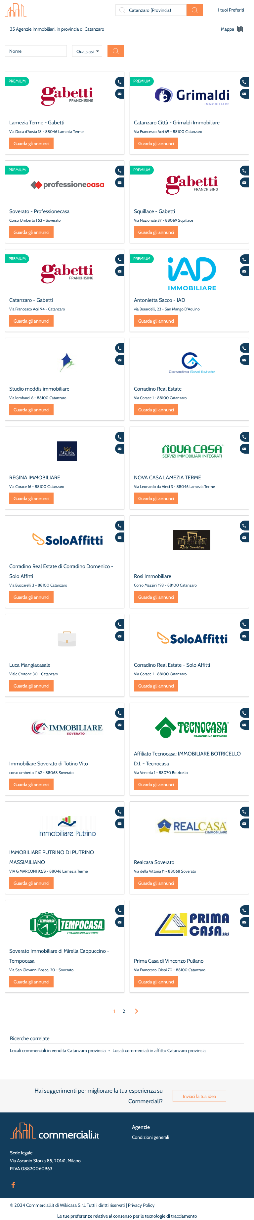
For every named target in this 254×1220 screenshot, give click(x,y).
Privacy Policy (141, 1205)
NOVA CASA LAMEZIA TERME (167, 477)
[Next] (137, 1011)
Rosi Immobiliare (152, 576)
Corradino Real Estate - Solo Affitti (172, 665)
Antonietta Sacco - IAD (159, 300)
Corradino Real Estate (158, 389)
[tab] (232, 29)
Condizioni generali (150, 1137)
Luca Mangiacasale (30, 665)
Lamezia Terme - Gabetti (36, 122)
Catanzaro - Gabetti (31, 300)
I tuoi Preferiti (231, 10)
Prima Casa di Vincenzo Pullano (169, 961)
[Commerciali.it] (16, 10)
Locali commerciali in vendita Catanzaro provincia (58, 1050)
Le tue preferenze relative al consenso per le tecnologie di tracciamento (127, 1216)
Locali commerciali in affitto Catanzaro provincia (159, 1050)
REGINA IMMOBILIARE (34, 477)
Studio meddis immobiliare (39, 389)
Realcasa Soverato (154, 862)
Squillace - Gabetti (154, 211)
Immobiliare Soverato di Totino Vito (48, 763)
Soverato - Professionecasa (39, 211)
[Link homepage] (54, 1130)
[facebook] (13, 1184)
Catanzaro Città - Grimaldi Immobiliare (177, 122)
